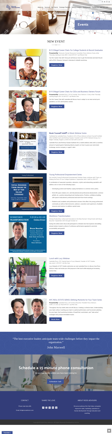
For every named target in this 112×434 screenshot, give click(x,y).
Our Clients (54, 7)
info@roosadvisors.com (27, 410)
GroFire (76, 422)
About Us (40, 7)
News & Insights (76, 7)
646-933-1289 (104, 7)
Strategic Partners (64, 7)
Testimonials (87, 7)
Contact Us (95, 7)
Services (47, 7)
